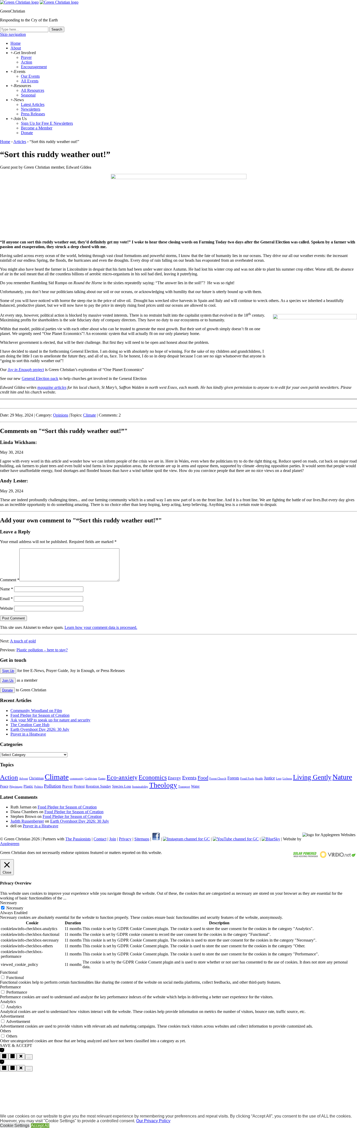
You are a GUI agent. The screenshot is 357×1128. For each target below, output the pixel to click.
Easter (102, 778)
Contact (100, 839)
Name (6, 589)
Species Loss (121, 786)
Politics (38, 786)
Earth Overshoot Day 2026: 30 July (39, 729)
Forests (233, 778)
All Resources (32, 90)
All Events (29, 81)
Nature (342, 777)
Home (15, 43)
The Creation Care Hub (29, 724)
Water (195, 786)
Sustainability (140, 786)
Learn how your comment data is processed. (101, 627)
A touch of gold (23, 641)
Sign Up (8, 671)
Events (189, 778)
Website (6, 608)
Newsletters (30, 109)
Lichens (287, 778)
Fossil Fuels (247, 778)
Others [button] (5, 1031)
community (77, 778)
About (15, 48)
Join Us (8, 680)
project (26, 369)
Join (112, 839)
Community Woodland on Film (36, 710)
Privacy (125, 839)
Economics (153, 777)
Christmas (36, 778)
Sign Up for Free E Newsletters (47, 123)
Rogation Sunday (98, 786)
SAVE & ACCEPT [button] (16, 1045)
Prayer (26, 57)
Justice (269, 778)
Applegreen (9, 843)
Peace (4, 786)
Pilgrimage (15, 786)
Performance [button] (10, 987)
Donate (27, 132)
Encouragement (34, 67)
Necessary (14, 908)
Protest (79, 786)
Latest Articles (32, 104)
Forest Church (217, 778)
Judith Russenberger (27, 821)
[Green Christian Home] (19, 2)
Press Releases (33, 114)
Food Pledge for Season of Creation (40, 715)
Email (6, 598)
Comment (9, 580)
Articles (19, 141)
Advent (23, 778)
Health (259, 778)
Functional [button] (9, 972)
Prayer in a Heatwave (28, 734)
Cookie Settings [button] (15, 1125)
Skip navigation (13, 34)
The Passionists (78, 839)
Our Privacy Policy (153, 1121)
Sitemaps (141, 839)
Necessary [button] (8, 903)
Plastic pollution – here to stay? (42, 650)
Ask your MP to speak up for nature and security (50, 720)
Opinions (60, 415)
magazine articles (51, 387)
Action (26, 62)
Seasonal (28, 95)
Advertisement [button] (12, 1016)
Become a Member (36, 128)
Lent (278, 778)
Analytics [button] (8, 1001)
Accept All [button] (40, 1125)
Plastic (28, 786)
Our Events (30, 76)
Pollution (52, 786)
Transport (184, 786)
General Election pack (40, 378)
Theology (163, 785)
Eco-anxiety (122, 777)
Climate (89, 415)
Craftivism (91, 778)
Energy (174, 778)
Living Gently (312, 777)
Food (203, 778)
